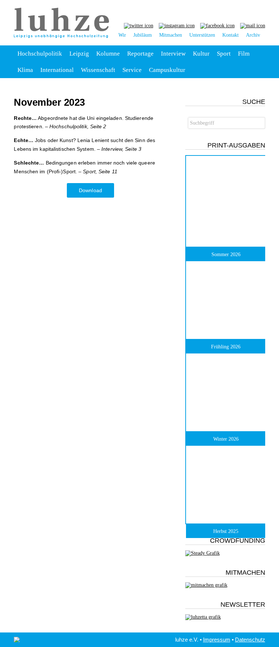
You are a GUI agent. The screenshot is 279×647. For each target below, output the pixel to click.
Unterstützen (202, 35)
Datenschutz (250, 639)
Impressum (216, 639)
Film (244, 53)
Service (132, 69)
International (57, 69)
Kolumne (108, 53)
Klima (25, 69)
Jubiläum (142, 35)
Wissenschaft (98, 69)
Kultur (201, 53)
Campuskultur (167, 69)
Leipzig (79, 53)
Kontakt (230, 35)
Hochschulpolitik (39, 53)
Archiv (253, 35)
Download (90, 190)
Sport (224, 53)
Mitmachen (170, 35)
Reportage (140, 53)
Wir (122, 35)
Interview (173, 53)
